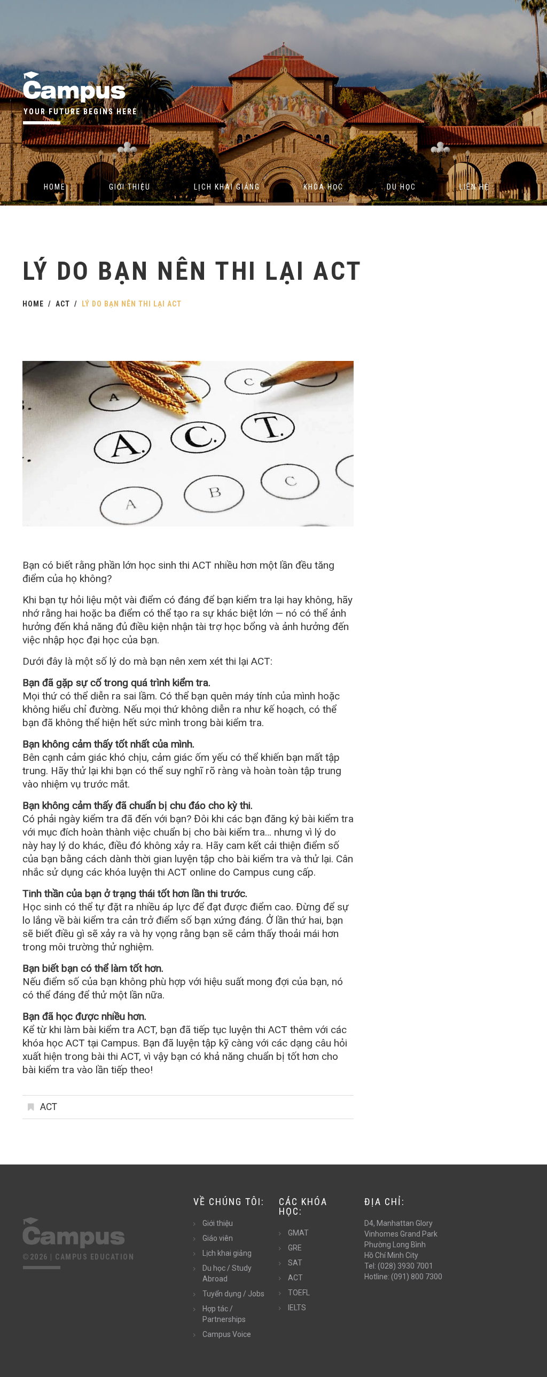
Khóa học (323, 187)
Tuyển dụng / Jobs (233, 1293)
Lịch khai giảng (227, 187)
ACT (63, 304)
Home (55, 187)
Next (316, 443)
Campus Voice (226, 1334)
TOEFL (299, 1292)
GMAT (298, 1233)
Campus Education (94, 1257)
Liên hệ (474, 187)
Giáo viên (217, 1238)
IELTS (297, 1307)
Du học (401, 187)
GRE (295, 1248)
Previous (60, 443)
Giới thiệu (130, 187)
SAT (295, 1262)
